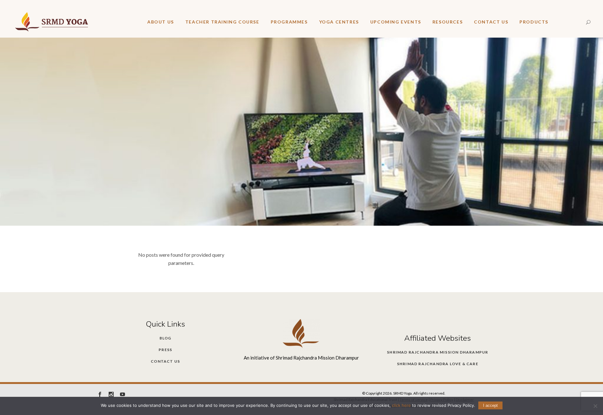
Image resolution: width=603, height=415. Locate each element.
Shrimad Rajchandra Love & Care (437, 363)
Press (165, 349)
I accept (490, 405)
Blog (165, 338)
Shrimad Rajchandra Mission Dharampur (437, 352)
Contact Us (165, 361)
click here (401, 405)
